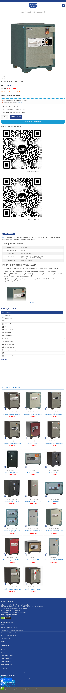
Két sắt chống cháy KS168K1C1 (54, 530)
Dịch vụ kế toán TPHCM (28, 690)
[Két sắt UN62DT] (33, 430)
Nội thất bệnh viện (9, 355)
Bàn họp (7, 321)
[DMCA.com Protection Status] (6, 617)
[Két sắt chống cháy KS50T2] (12, 517)
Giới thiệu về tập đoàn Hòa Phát (9, 635)
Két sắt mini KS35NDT (32, 472)
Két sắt (29, 12)
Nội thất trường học (9, 347)
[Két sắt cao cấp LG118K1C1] (12, 488)
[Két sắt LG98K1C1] (54, 459)
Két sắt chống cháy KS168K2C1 (33, 414)
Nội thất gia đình (9, 353)
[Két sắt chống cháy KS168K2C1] (33, 400)
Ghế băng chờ (8, 335)
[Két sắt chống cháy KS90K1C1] (12, 576)
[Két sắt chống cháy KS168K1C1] (54, 517)
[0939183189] (2, 684)
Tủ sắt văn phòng (9, 326)
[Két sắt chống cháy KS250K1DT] (54, 546)
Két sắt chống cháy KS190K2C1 (54, 443)
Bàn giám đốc (8, 318)
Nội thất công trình (9, 344)
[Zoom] (3, 77)
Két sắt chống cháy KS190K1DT (54, 414)
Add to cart (16, 117)
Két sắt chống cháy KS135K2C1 (12, 560)
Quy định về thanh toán (7, 652)
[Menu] (2, 6)
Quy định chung (5, 650)
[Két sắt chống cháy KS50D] (33, 576)
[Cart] (63, 5)
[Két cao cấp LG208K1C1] (12, 459)
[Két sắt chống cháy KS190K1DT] (54, 400)
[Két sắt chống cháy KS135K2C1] (12, 546)
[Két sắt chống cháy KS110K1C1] (12, 400)
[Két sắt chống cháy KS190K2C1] (54, 430)
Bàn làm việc (8, 315)
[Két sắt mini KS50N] (54, 488)
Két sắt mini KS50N (53, 501)
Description (9, 233)
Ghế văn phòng (8, 312)
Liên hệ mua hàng (5, 638)
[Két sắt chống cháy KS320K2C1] (33, 488)
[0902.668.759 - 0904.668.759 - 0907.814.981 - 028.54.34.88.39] (2, 688)
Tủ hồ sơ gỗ (8, 324)
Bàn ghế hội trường (9, 341)
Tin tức (3, 641)
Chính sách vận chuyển (7, 655)
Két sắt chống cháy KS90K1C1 (12, 589)
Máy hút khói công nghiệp (40, 690)
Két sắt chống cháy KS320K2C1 (33, 501)
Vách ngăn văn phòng (10, 350)
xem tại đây (19, 102)
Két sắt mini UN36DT (33, 560)
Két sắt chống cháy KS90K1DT (12, 443)
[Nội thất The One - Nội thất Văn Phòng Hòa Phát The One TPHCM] (33, 6)
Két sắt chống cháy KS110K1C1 (12, 414)
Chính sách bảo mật (6, 664)
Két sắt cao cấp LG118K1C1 (12, 501)
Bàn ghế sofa (8, 332)
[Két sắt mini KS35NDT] (33, 459)
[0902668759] (2, 679)
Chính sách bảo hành (6, 658)
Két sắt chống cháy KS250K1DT (54, 560)
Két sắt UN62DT (33, 443)
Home (22, 12)
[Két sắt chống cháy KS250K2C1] (33, 517)
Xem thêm (32, 302)
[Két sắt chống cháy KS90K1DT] (12, 430)
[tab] (8, 234)
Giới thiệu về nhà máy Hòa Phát (9, 627)
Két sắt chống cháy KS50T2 (12, 530)
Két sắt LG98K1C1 (54, 472)
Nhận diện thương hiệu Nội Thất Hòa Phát (12, 630)
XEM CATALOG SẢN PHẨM (33, 121)
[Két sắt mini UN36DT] (33, 546)
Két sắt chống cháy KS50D (33, 589)
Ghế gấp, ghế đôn (9, 329)
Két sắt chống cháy (39, 12)
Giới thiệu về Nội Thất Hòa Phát (9, 633)
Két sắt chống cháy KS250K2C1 (33, 530)
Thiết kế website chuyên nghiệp (49, 689)
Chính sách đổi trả (6, 661)
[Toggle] (64, 312)
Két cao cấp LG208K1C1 (12, 472)
